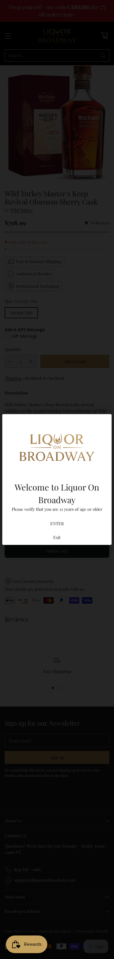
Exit (57, 537)
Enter (57, 523)
